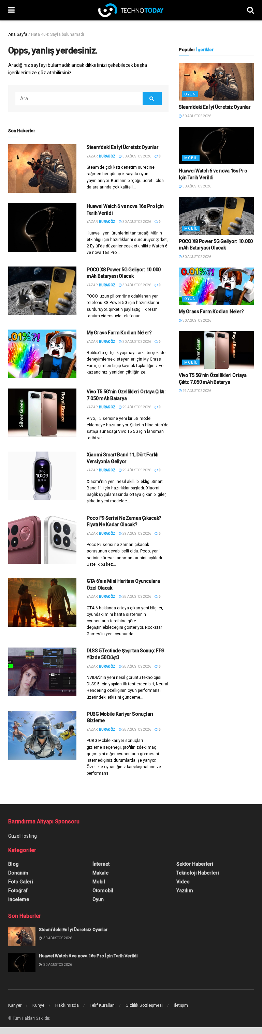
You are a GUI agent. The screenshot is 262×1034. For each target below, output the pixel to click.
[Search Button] (250, 10)
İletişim (181, 1005)
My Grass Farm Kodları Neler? (119, 332)
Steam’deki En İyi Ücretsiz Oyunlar (122, 147)
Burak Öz (107, 156)
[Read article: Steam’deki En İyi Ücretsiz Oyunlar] (42, 168)
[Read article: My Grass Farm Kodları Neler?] (42, 354)
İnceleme (18, 899)
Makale (100, 873)
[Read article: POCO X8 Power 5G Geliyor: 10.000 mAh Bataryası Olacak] (42, 291)
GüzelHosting (22, 836)
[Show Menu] (11, 10)
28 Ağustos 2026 (136, 596)
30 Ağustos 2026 (136, 156)
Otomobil (102, 890)
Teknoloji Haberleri (197, 873)
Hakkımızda (67, 1005)
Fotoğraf (18, 890)
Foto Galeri (20, 881)
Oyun (190, 94)
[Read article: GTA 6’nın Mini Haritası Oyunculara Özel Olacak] (42, 602)
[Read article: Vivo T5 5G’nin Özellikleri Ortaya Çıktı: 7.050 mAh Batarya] (42, 413)
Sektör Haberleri (194, 864)
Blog (13, 864)
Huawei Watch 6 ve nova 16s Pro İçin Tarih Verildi (88, 955)
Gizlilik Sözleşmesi (144, 1005)
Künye (38, 1005)
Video (183, 881)
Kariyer (14, 1005)
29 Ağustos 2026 (136, 407)
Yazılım (184, 890)
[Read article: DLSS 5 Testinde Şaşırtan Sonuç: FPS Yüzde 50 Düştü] (42, 672)
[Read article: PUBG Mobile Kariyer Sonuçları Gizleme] (42, 735)
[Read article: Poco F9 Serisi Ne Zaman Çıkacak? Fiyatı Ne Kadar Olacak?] (42, 539)
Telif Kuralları (102, 1005)
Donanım (18, 873)
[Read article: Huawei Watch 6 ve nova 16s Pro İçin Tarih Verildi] (42, 227)
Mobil (191, 158)
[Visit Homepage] (130, 10)
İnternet (101, 864)
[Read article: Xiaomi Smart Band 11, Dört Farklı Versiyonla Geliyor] (42, 476)
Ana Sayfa (17, 34)
